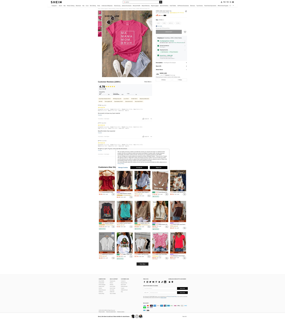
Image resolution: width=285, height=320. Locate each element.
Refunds (111, 284)
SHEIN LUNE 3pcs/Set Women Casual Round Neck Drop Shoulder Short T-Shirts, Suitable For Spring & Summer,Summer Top (142, 254)
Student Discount (102, 290)
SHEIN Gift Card (124, 290)
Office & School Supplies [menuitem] (223, 5)
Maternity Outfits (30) (144, 98)
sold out (168, 32)
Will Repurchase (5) (117, 98)
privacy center (163, 297)
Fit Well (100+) (134, 98)
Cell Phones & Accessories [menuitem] (183, 5)
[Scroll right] (233, 5)
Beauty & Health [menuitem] (136, 5)
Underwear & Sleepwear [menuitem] (107, 5)
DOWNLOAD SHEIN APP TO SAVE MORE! (177, 279)
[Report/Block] (151, 119)
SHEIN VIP (112, 291)
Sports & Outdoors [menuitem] (164, 5)
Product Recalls (124, 286)
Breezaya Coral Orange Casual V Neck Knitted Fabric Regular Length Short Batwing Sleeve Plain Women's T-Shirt (178, 255)
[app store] (169, 282)
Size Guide (112, 290)
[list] (155, 282)
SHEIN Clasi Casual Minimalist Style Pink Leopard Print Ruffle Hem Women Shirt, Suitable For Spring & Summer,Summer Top (160, 254)
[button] (230, 2)
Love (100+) (126, 98)
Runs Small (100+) (139, 101)
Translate (100, 115)
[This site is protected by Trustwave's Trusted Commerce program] (144, 310)
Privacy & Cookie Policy (172, 296)
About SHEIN (101, 281)
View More (142, 264)
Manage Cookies (120, 311)
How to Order (112, 286)
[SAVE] (185, 32)
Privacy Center (102, 311)
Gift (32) (100, 101)
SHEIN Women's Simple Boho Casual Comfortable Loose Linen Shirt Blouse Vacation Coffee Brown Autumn (125, 193)
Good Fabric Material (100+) (105, 98)
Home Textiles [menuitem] (173, 5)
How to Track (112, 288)
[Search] (160, 2)
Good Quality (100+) (118, 101)
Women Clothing (112, 8)
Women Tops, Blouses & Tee (122, 8)
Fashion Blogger (102, 284)
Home (99, 8)
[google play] (172, 282)
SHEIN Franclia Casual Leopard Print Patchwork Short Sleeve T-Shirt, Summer (125, 223)
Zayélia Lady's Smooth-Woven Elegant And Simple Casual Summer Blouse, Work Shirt (142, 223)
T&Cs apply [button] (162, 47)
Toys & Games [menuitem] (199, 5)
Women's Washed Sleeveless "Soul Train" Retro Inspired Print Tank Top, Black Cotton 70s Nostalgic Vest (107, 223)
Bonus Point (123, 284)
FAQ (122, 291)
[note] (107, 190)
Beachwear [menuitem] (78, 5)
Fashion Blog (101, 293)
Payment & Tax (124, 282)
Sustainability (101, 282)
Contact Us (123, 281)
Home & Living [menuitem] (117, 5)
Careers (100, 288)
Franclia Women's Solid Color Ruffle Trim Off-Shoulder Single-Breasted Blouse (107, 192)
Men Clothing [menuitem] (93, 5)
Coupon (122, 288)
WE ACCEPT (146, 303)
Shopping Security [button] (164, 49)
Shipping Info (112, 281)
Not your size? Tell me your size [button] (162, 28)
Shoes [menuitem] (98, 5)
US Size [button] (160, 19)
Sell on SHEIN (113, 293)
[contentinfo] (165, 306)
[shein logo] (56, 2)
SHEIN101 (101, 291)
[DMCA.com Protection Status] (148, 310)
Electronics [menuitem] (192, 5)
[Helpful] (143, 119)
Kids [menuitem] (83, 5)
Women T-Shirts (132, 8)
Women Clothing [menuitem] (70, 5)
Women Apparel (104, 8)
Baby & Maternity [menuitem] (146, 5)
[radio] (158, 23)
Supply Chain (101, 286)
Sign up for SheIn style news (150, 285)
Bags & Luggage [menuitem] (155, 5)
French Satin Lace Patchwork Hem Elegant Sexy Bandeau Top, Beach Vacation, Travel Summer (178, 224)
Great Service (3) (128, 101)
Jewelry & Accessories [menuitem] (126, 5)
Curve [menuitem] (87, 5)
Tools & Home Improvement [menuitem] (210, 5)
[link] (224, 2)
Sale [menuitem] (64, 5)
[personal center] (221, 2)
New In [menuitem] (60, 5)
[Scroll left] (231, 5)
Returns (111, 282)
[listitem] (106, 184)
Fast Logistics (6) (108, 101)
